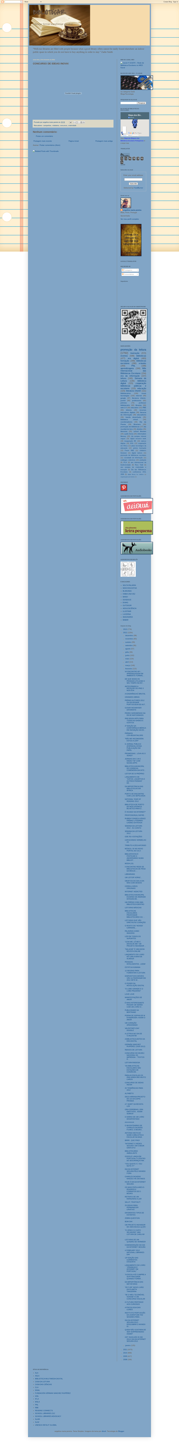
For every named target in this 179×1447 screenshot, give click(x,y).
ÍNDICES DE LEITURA (133, 1050)
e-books (142, 363)
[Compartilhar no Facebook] (81, 122)
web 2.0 (124, 408)
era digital (133, 358)
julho (127, 652)
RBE (144, 408)
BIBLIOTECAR (49, 12)
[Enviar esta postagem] (70, 122)
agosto (128, 649)
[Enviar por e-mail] (74, 122)
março (128, 665)
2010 (125, 1353)
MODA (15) (129, 863)
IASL (132, 443)
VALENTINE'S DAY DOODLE (132, 1029)
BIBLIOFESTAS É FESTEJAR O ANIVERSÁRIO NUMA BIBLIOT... (134, 857)
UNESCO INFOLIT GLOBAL (46, 1425)
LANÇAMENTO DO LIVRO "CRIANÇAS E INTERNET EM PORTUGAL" (135, 1268)
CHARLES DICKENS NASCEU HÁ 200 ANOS (135, 1178)
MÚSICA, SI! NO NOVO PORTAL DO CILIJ (134, 850)
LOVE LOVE (129, 994)
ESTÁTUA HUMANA (132, 967)
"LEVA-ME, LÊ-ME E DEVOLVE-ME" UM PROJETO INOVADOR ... (135, 944)
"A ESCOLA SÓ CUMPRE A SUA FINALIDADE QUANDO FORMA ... (135, 1277)
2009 (125, 1356)
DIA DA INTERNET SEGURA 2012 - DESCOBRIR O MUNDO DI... (135, 1323)
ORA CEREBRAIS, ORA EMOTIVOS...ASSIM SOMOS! (134, 1111)
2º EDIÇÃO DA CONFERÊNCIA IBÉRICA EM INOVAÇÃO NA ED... (135, 728)
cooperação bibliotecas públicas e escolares (133, 385)
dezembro (129, 635)
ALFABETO (129, 1093)
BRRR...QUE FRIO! (132, 1140)
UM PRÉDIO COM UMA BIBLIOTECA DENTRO (134, 903)
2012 (125, 632)
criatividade (72, 125)
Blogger (121, 1431)
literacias (124, 431)
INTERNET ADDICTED (133, 892)
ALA (36, 1373)
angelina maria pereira (132, 210)
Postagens (127, 270)
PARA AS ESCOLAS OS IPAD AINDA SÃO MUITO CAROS (135, 1077)
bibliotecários (126, 393)
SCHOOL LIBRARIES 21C (45, 1413)
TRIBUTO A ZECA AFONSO (135, 845)
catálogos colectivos (128, 460)
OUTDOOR (127, 605)
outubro (128, 642)
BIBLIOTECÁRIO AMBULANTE (131, 1152)
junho (127, 655)
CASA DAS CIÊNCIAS (43, 1384)
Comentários (128, 274)
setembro (129, 645)
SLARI (37, 1419)
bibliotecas (141, 356)
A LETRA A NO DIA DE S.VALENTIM (133, 1035)
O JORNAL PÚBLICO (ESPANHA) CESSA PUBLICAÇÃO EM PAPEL (133, 747)
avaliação (142, 460)
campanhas (47, 125)
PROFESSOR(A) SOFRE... (135, 815)
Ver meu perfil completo (130, 219)
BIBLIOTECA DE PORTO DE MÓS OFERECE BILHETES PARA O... (134, 807)
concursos (63, 125)
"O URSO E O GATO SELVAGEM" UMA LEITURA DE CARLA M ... (134, 1233)
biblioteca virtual (129, 419)
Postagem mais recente (42, 141)
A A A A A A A (129, 1122)
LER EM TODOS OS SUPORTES (133, 937)
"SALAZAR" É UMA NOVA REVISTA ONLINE (134, 950)
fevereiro (129, 669)
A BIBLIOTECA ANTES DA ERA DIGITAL (135, 1040)
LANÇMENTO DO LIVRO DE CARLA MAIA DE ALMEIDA (134, 957)
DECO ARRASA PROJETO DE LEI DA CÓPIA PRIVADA (135, 1099)
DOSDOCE (127, 600)
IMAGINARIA (128, 617)
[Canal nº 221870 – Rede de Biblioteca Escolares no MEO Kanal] (133, 68)
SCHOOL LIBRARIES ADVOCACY (48, 1416)
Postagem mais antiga (104, 141)
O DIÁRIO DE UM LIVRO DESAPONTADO (134, 1118)
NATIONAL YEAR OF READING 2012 (133, 800)
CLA (36, 1387)
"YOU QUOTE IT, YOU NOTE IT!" (133, 1165)
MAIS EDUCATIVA (130, 588)
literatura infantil (133, 391)
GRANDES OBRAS (132, 697)
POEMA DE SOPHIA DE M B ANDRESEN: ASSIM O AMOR (135, 1018)
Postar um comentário (44, 136)
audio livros (128, 434)
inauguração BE (130, 441)
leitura (123, 378)
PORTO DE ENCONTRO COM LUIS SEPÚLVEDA (135, 795)
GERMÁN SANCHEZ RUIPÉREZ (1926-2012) (135, 1045)
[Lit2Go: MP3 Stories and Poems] (128, 576)
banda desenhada (133, 417)
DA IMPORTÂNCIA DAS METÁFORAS (134, 1283)
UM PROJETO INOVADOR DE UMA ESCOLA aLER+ (135, 1226)
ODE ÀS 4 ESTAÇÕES (133, 837)
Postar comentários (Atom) (50, 145)
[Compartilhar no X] (79, 122)
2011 (125, 1349)
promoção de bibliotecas (130, 427)
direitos (139, 429)
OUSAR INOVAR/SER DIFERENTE (133, 709)
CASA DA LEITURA (42, 1382)
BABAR (125, 620)
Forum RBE (129, 450)
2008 (125, 1359)
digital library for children (136, 474)
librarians (137, 424)
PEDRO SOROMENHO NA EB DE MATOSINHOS (135, 714)
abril (127, 662)
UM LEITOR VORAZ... (133, 877)
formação (125, 361)
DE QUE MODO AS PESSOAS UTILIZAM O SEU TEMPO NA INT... (135, 681)
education (134, 408)
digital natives (137, 453)
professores (136, 400)
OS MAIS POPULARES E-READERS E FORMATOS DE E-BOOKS (135, 1190)
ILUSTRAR (127, 611)
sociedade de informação (133, 458)
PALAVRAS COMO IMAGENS (132, 932)
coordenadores (126, 422)
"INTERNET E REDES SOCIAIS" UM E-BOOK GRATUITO (134, 1146)
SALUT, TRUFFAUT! (133, 1202)
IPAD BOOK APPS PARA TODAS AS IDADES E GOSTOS (134, 720)
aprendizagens (127, 368)
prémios (124, 403)
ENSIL (37, 1390)
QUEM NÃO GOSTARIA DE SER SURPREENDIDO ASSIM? (135, 1332)
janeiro (128, 1345)
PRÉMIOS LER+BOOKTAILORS (134, 734)
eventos (124, 356)
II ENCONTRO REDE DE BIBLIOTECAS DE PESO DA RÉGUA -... (135, 869)
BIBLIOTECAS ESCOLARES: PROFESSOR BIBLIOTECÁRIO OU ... (135, 914)
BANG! (125, 597)
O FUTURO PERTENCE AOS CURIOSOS (134, 1303)
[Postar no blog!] (77, 122)
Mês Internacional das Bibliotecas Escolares (133, 370)
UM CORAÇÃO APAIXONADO (131, 1024)
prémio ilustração (139, 448)
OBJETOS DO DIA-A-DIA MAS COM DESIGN (134, 882)
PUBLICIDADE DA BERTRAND (132, 1011)
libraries (139, 405)
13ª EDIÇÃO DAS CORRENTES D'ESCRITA (131, 1260)
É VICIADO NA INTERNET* (135, 812)
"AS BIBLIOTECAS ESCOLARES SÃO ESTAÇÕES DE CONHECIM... (133, 1069)
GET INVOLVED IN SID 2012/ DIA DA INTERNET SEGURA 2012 (135, 1339)
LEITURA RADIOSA (132, 1063)
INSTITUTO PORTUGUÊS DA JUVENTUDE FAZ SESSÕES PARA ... (135, 1315)
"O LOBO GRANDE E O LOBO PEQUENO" (134, 990)
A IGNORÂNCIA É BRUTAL (135, 694)
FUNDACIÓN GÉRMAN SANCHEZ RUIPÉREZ (53, 1393)
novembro (129, 639)
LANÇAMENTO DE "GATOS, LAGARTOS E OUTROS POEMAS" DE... (135, 780)
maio (127, 659)
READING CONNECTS (44, 1411)
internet (139, 396)
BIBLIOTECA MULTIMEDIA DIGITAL (49, 1379)
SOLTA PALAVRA (129, 585)
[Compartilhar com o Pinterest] (84, 122)
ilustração (134, 353)
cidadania (55, 125)
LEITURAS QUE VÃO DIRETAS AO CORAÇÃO (135, 921)
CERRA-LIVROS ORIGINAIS (131, 887)
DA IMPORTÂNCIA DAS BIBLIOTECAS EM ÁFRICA (134, 788)
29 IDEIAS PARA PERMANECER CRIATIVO (131, 1207)
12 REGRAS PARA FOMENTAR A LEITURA (135, 972)
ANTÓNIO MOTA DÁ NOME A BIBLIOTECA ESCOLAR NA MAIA (134, 1135)
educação (141, 388)
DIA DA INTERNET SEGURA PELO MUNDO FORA (135, 1171)
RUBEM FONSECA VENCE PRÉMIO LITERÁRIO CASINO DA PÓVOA (135, 821)
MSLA (37, 1402)
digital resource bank (138, 439)
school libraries (140, 431)
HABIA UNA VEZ (129, 594)
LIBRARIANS (130, 874)
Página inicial (74, 141)
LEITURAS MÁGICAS (133, 908)
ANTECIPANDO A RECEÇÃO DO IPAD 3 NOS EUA (134, 688)
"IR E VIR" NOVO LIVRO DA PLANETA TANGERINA (134, 1289)
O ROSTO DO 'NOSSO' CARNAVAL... (134, 927)
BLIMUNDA (127, 591)
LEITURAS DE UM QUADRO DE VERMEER (135, 1241)
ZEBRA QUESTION (132, 1218)
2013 (125, 629)
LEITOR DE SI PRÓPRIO (134, 774)
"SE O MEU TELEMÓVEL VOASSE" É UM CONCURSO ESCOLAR (135, 1297)
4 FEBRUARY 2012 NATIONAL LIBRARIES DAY (134, 1252)
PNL (133, 366)
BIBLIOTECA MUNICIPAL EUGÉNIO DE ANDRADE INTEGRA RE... (135, 897)
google (123, 398)
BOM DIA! (128, 1222)
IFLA (125, 462)
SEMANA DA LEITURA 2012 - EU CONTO (133, 827)
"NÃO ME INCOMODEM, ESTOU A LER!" (134, 740)
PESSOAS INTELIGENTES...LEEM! (135, 963)
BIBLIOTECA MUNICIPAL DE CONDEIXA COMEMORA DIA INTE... (135, 768)
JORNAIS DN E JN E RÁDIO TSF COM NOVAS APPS (133, 761)
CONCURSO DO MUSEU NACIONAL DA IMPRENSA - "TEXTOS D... (134, 1056)
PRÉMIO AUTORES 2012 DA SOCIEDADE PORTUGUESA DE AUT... (135, 702)
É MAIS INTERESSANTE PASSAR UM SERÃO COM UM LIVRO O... (134, 1005)
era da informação (130, 376)
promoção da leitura (133, 349)
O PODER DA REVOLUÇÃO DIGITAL (134, 984)
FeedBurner (138, 188)
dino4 (104, 1431)
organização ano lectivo (128, 477)
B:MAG (125, 602)
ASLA (37, 1376)
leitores (129, 410)
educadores (141, 415)
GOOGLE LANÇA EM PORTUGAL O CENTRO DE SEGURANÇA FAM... (135, 1158)
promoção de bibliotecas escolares (133, 455)
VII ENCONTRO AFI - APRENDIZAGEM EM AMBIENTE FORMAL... (134, 674)
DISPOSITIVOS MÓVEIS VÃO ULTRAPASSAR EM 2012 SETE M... (135, 978)
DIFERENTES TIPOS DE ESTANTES (134, 1214)
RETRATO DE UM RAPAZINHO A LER (133, 1198)
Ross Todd (139, 465)
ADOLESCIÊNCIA (129, 608)
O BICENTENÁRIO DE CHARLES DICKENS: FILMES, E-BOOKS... (134, 1128)
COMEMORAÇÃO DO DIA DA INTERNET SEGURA (135, 1246)
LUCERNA (127, 614)
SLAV (37, 1422)
